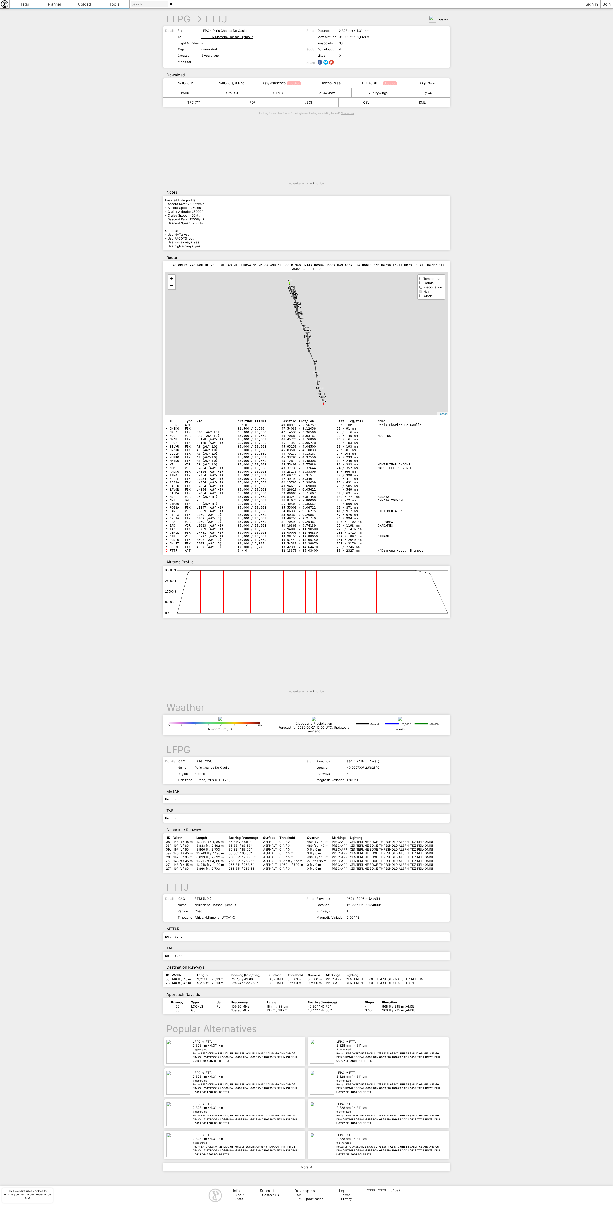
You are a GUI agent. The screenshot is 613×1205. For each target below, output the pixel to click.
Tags (24, 4)
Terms (345, 1195)
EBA (308, 343)
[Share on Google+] (331, 62)
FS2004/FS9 (331, 83)
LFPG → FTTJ (245, 1051)
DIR (318, 381)
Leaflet (443, 413)
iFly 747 (427, 93)
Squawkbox (326, 93)
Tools (114, 4)
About (239, 1195)
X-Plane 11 (185, 83)
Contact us (347, 113)
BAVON (299, 314)
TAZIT (314, 360)
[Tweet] (325, 62)
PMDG (185, 93)
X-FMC (278, 93)
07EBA (307, 337)
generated (209, 49)
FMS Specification (310, 1199)
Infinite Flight (372, 83)
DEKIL (316, 372)
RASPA (297, 307)
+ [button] (171, 278)
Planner (54, 4)
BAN (307, 332)
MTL (295, 298)
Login (312, 183)
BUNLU (319, 388)
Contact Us (270, 1195)
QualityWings (378, 93)
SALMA (300, 318)
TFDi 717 (193, 102)
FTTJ (216, 19)
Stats (239, 1199)
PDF (252, 102)
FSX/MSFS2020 (274, 83)
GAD (309, 348)
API (299, 1195)
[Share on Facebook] (320, 62)
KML (422, 102)
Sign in (592, 4)
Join (607, 4)
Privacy (346, 1199)
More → (306, 1167)
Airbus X (232, 93)
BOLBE (322, 397)
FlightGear (427, 83)
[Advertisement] (306, 148)
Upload (84, 4)
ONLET (321, 394)
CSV (366, 102)
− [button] (171, 286)
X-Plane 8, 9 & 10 (231, 83)
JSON (309, 102)
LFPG (178, 19)
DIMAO (305, 327)
